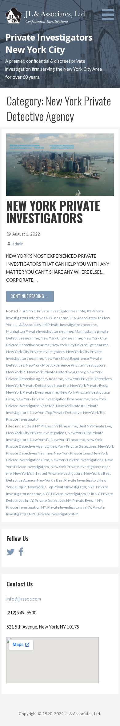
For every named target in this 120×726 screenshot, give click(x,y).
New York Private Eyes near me (32, 392)
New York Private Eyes (88, 385)
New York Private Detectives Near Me (37, 385)
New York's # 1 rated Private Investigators (47, 473)
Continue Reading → (29, 296)
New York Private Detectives (88, 378)
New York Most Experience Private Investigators (66, 365)
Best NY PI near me (61, 426)
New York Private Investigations (77, 460)
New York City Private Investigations (36, 432)
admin (17, 243)
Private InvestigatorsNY (58, 514)
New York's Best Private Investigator (67, 480)
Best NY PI (35, 426)
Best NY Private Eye (94, 426)
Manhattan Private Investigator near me (39, 331)
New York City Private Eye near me (80, 345)
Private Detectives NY (53, 500)
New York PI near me (68, 439)
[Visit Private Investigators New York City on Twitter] (10, 553)
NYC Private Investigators (64, 493)
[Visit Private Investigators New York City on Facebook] (20, 553)
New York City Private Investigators (35, 351)
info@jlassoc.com (23, 598)
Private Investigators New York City (48, 43)
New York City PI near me (61, 338)
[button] (110, 11)
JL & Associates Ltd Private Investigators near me (56, 324)
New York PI (16, 372)
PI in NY (93, 493)
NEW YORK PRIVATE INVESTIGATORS (53, 211)
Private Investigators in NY (69, 507)
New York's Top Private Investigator (57, 487)
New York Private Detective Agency (56, 372)
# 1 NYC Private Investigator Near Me (54, 311)
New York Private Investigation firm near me (52, 399)
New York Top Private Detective (56, 412)
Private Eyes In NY (87, 500)
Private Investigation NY (26, 507)
